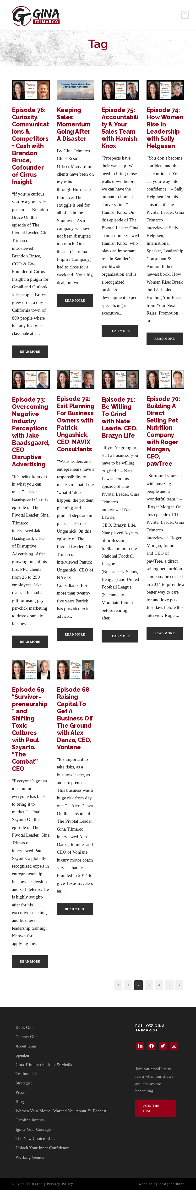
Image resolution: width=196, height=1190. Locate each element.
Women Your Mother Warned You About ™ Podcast (61, 1110)
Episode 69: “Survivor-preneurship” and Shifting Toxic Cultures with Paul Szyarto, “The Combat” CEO (29, 729)
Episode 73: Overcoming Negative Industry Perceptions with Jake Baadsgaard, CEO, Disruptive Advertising (30, 432)
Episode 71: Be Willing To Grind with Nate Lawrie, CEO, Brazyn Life (119, 417)
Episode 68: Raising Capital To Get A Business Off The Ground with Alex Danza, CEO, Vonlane (75, 718)
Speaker (22, 1055)
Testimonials (27, 1073)
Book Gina (25, 1027)
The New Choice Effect (36, 1138)
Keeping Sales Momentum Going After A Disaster (73, 124)
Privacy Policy (60, 1184)
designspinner (171, 1184)
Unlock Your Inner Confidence (42, 1147)
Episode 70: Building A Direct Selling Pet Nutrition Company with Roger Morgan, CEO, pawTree (163, 431)
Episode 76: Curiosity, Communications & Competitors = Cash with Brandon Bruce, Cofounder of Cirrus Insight (30, 145)
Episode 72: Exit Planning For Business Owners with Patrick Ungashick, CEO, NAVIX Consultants (75, 424)
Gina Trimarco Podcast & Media (44, 1064)
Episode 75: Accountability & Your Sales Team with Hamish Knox (120, 127)
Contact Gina (27, 1036)
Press (20, 1092)
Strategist (24, 1083)
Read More (30, 351)
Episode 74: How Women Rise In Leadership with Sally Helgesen (165, 127)
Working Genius (30, 1157)
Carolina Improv (30, 1120)
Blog (20, 1101)
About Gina (26, 1046)
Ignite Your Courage (33, 1129)
